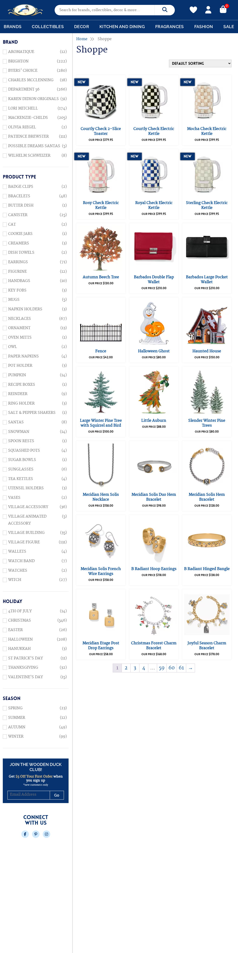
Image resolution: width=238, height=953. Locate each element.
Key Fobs (17, 290)
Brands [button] (12, 26)
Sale (228, 26)
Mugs (14, 299)
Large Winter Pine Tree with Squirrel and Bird (101, 423)
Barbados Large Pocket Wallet (207, 279)
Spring (15, 708)
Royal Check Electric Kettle (153, 205)
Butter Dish (20, 205)
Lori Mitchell (23, 108)
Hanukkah (19, 648)
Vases (14, 497)
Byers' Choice (22, 70)
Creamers (18, 243)
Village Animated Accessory (27, 520)
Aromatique (21, 51)
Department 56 (24, 89)
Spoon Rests (21, 441)
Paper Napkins (23, 356)
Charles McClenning (30, 80)
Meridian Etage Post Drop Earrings (101, 645)
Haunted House (206, 351)
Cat (12, 224)
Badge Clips (20, 186)
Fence (100, 351)
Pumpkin (17, 375)
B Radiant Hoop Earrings (153, 569)
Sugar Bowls (22, 459)
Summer (16, 717)
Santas (16, 422)
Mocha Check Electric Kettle (206, 131)
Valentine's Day (25, 677)
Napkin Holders (25, 309)
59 (162, 668)
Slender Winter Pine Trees (206, 423)
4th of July (20, 611)
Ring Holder (21, 403)
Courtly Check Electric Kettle (153, 131)
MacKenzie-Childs (28, 117)
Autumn (16, 727)
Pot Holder (20, 365)
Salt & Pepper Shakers (32, 412)
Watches (17, 570)
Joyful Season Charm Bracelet (207, 645)
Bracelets (19, 196)
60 (172, 668)
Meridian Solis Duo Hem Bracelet (154, 497)
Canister (17, 215)
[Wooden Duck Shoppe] (25, 10)
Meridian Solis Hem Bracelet (207, 497)
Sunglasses (20, 469)
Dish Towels (21, 252)
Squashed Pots (24, 450)
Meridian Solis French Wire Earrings (101, 571)
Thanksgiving (23, 667)
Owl (12, 346)
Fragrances (169, 26)
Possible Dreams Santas (34, 146)
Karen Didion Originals (33, 99)
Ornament (19, 328)
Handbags (19, 281)
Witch (14, 579)
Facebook (25, 834)
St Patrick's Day (25, 658)
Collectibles (48, 26)
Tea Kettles (20, 478)
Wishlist (193, 7)
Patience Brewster (28, 136)
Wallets (17, 551)
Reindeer (17, 394)
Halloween (20, 639)
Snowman (18, 431)
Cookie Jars (20, 233)
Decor (81, 26)
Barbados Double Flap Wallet (154, 279)
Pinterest (36, 834)
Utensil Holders (26, 488)
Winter (15, 736)
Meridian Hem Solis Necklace (101, 497)
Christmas (19, 620)
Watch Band (21, 561)
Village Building (26, 532)
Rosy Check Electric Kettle (101, 205)
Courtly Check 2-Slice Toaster (101, 131)
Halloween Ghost (154, 351)
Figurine (17, 271)
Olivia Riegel (22, 127)
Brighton (18, 61)
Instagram (46, 834)
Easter (15, 630)
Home (81, 39)
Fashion (203, 26)
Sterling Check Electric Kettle (207, 205)
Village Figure (24, 542)
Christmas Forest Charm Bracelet (153, 645)
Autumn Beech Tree (101, 277)
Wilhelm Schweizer (29, 155)
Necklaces (19, 318)
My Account (208, 9)
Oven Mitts (20, 337)
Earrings (18, 262)
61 (181, 668)
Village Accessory (28, 507)
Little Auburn (153, 420)
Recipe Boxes (21, 384)
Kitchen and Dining (122, 26)
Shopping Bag (223, 9)
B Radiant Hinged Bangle (207, 569)
